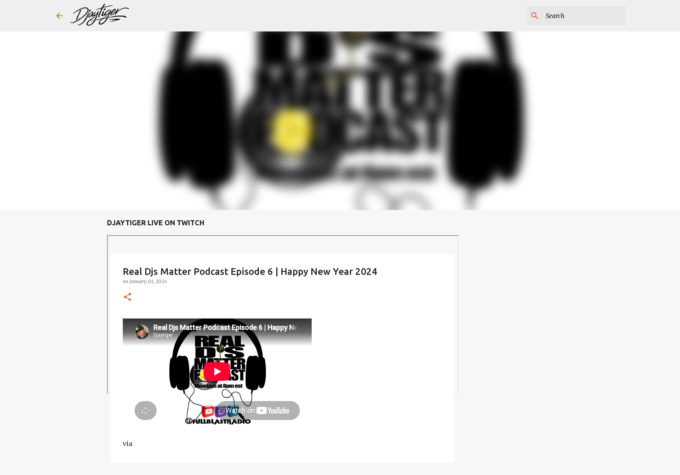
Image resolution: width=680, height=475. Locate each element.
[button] (127, 297)
